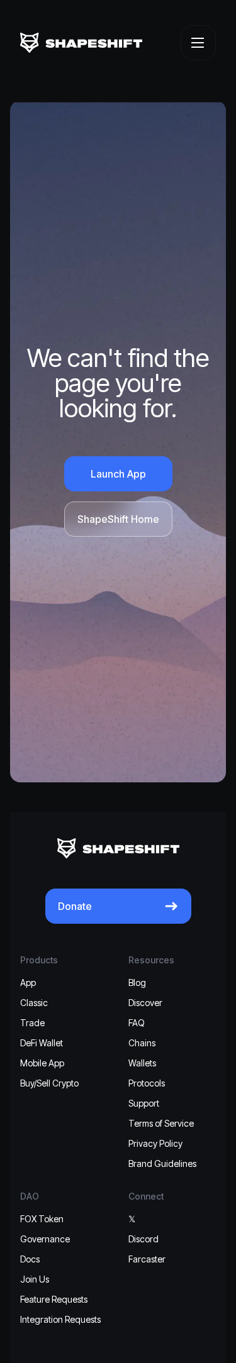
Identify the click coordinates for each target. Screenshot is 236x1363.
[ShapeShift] (81, 43)
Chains (141, 1042)
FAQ (136, 1022)
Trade (32, 1022)
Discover (145, 1002)
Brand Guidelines (162, 1163)
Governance (45, 1239)
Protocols (146, 1083)
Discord (143, 1239)
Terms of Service (161, 1123)
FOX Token (42, 1218)
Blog (137, 982)
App (28, 982)
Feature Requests (53, 1299)
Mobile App (42, 1063)
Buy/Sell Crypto (49, 1083)
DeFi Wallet (41, 1042)
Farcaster (147, 1259)
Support (143, 1103)
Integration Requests (60, 1319)
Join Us (34, 1279)
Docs (30, 1259)
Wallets (142, 1063)
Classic (34, 1002)
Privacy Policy (155, 1143)
